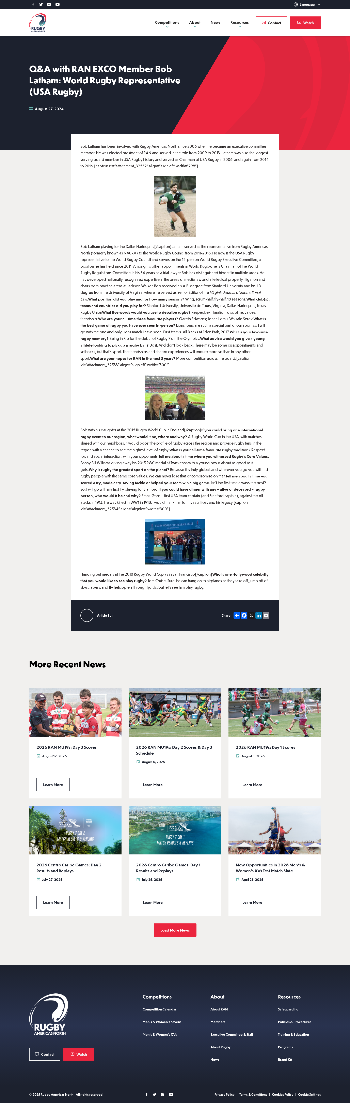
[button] (301, 4)
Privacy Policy (224, 1094)
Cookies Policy (282, 1094)
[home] (37, 22)
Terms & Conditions (253, 1094)
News (215, 22)
